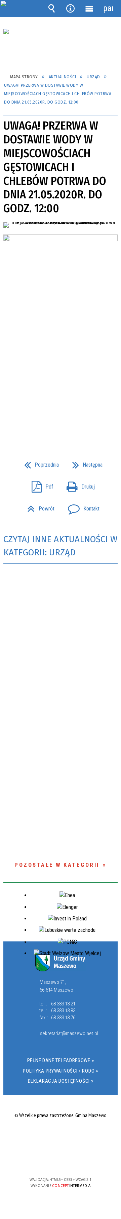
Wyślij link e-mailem (72, 421)
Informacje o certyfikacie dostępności (61, 1136)
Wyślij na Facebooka (47, 421)
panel (108, 8)
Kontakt (81, 506)
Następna (85, 463)
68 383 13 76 (63, 1018)
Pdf (39, 484)
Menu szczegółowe (89, 8)
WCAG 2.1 (81, 1160)
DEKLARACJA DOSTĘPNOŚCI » (60, 1081)
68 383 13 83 (63, 1010)
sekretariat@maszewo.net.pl (67, 1033)
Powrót (38, 506)
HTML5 (49, 1160)
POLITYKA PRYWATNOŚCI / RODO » (60, 1071)
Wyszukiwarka (51, 8)
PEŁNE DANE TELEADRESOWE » (60, 1060)
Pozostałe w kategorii (56, 864)
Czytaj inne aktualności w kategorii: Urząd (60, 546)
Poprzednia (39, 463)
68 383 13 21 (63, 1004)
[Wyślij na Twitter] (59, 421)
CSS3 (60, 1160)
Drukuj (78, 484)
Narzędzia (70, 8)
